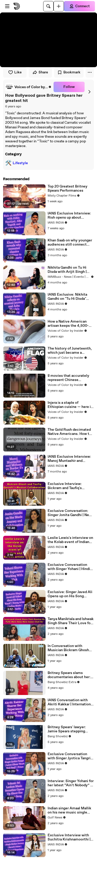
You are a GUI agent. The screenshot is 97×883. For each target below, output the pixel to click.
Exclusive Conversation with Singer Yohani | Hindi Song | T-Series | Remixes (70, 567)
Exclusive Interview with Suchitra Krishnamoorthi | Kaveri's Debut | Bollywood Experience (70, 837)
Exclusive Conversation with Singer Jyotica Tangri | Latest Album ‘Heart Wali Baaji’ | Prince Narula (70, 756)
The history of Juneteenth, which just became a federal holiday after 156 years (70, 350)
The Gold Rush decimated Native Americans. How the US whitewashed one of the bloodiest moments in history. (70, 432)
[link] (28, 87)
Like (18, 72)
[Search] (48, 6)
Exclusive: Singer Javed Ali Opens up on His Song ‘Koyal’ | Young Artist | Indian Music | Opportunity (70, 594)
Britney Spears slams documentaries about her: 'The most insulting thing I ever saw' (69, 675)
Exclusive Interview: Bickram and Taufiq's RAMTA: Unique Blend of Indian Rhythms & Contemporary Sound (68, 486)
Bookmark (71, 72)
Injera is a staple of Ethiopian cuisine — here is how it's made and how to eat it (70, 405)
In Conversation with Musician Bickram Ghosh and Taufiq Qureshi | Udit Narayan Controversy (68, 648)
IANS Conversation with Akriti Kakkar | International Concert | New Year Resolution (71, 702)
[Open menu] (7, 6)
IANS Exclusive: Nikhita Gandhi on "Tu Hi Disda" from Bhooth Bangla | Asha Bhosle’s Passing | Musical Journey (69, 297)
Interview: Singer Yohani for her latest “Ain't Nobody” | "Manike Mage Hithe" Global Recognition (71, 783)
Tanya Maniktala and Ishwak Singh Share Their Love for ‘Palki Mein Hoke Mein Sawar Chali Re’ (71, 621)
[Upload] (59, 6)
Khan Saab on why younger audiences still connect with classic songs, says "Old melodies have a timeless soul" (70, 242)
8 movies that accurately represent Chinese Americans (68, 378)
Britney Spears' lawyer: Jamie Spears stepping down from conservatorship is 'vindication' (70, 729)
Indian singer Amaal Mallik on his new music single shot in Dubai (69, 810)
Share (43, 72)
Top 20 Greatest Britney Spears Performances (67, 188)
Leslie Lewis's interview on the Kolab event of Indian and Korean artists (70, 540)
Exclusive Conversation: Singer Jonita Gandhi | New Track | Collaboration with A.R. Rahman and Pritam (70, 513)
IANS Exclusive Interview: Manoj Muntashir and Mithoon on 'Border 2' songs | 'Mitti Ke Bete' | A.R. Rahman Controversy (71, 459)
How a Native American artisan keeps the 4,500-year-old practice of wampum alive (68, 323)
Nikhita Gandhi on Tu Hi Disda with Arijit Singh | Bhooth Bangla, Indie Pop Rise (68, 270)
